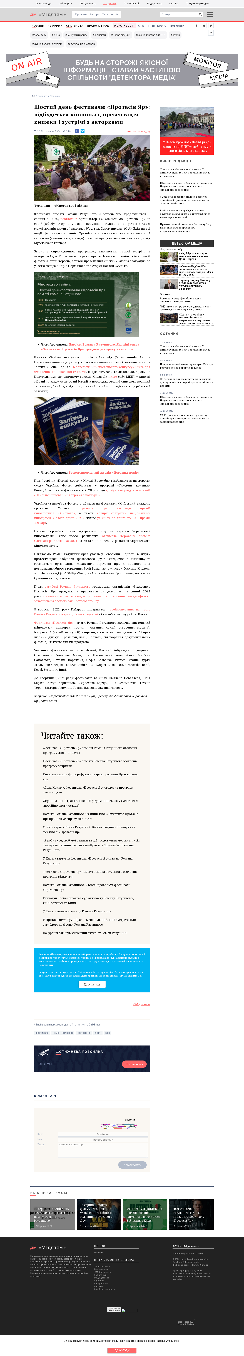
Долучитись (92, 984)
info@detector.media (189, 1262)
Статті (143, 25)
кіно (107, 1032)
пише (112, 376)
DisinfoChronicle (132, 3)
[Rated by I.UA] (129, 1311)
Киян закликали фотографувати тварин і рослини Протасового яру (90, 776)
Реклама (98, 1252)
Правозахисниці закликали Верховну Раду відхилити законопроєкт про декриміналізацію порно (185, 227)
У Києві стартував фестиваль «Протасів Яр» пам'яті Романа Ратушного (88, 860)
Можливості (124, 25)
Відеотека (99, 1281)
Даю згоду (122, 1350)
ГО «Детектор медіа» (197, 3)
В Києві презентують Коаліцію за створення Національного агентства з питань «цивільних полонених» (186, 186)
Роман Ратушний (63, 1032)
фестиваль (42, 1032)
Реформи (55, 25)
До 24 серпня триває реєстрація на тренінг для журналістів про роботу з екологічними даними (186, 382)
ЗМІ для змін (109, 3)
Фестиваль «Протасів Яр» (53, 622)
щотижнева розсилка (79, 1052)
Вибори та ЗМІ (101, 1283)
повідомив (68, 219)
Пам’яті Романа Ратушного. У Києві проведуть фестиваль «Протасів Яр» (86, 887)
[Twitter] (82, 131)
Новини (38, 25)
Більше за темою (49, 1193)
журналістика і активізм (48, 44)
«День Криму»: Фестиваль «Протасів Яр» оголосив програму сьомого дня (88, 789)
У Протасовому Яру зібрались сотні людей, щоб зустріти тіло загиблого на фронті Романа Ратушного (89, 922)
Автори (94, 14)
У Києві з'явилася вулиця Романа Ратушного (77, 911)
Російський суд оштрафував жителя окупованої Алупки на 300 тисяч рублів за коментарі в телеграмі (185, 214)
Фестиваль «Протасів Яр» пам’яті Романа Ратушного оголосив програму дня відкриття (90, 750)
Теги (105, 14)
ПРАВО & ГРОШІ (99, 25)
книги (98, 1032)
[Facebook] (77, 131)
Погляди (177, 25)
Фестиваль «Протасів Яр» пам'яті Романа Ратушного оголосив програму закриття (90, 763)
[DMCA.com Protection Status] (114, 1311)
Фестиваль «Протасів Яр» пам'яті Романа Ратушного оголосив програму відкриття (90, 873)
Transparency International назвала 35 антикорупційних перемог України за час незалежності (185, 172)
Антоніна (173, 3)
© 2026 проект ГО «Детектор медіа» (190, 1259)
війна (57, 35)
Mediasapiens (101, 1269)
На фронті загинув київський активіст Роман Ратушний (85, 933)
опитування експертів (82, 44)
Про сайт (81, 14)
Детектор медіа (43, 3)
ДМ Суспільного (88, 3)
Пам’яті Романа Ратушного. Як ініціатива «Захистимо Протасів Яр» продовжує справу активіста (90, 816)
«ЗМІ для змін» (141, 1004)
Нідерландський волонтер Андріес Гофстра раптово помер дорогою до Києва (186, 365)
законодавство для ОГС (151, 35)
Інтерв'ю (159, 25)
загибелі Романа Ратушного (67, 586)
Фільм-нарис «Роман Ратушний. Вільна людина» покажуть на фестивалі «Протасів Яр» (89, 829)
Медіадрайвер (154, 3)
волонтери (40, 35)
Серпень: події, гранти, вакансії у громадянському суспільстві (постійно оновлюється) (90, 803)
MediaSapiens (66, 3)
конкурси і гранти (77, 35)
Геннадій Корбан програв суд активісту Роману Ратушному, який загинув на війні (88, 900)
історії (176, 35)
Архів (114, 14)
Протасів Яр (84, 1032)
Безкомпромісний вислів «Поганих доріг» (104, 472)
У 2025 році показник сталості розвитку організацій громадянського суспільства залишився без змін (185, 200)
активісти (100, 35)
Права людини (121, 35)
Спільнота (75, 25)
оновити (130, 1119)
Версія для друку (141, 131)
